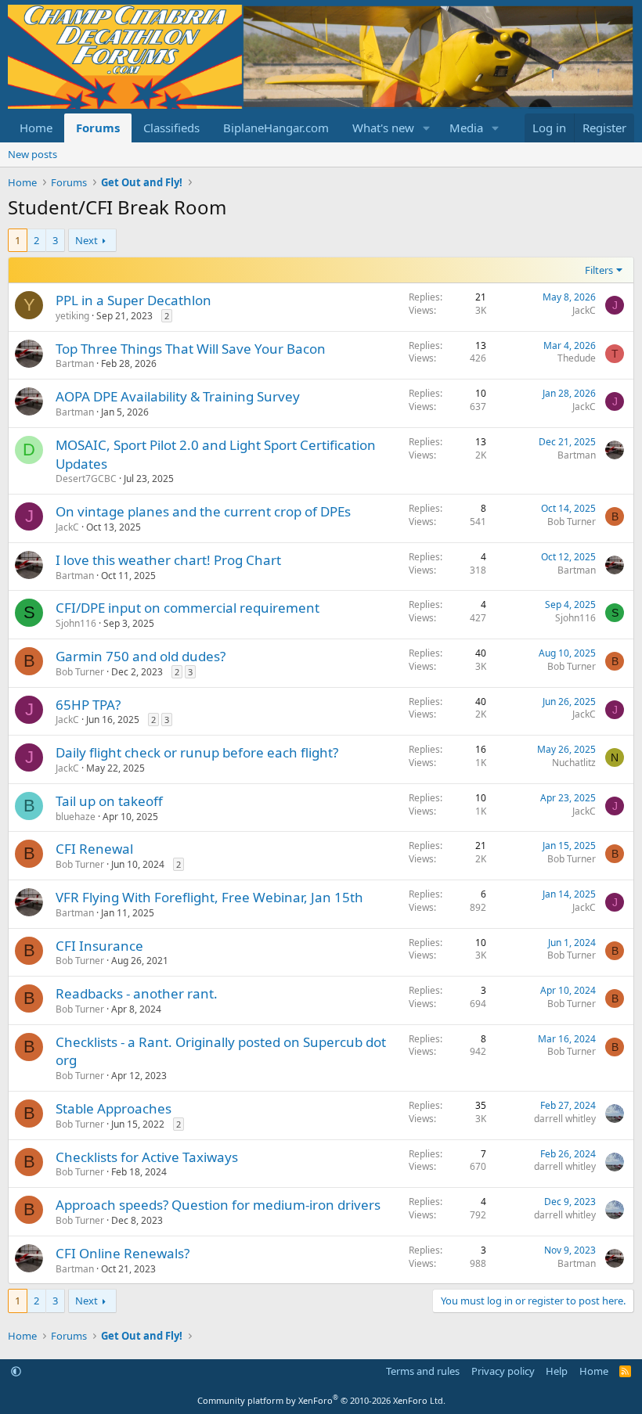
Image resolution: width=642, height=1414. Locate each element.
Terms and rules (423, 1371)
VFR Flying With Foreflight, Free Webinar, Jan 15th (209, 897)
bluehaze (76, 816)
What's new (383, 127)
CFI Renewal (94, 849)
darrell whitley (565, 1118)
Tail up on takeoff (109, 801)
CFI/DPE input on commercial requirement (187, 608)
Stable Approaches (113, 1108)
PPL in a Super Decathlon (133, 300)
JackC (584, 310)
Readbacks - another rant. (137, 993)
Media (466, 127)
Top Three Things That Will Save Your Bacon (191, 349)
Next (86, 240)
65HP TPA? (88, 705)
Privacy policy (503, 1371)
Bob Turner (571, 521)
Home (36, 127)
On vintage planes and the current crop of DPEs (203, 511)
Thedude (576, 358)
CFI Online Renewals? (122, 1253)
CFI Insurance (99, 946)
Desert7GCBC (86, 478)
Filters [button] (599, 270)
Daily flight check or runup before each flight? (197, 752)
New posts (32, 154)
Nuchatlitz (574, 762)
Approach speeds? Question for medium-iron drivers (218, 1205)
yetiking (72, 315)
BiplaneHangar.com (276, 127)
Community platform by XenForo (321, 1400)
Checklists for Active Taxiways (147, 1157)
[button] (427, 127)
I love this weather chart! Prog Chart (168, 560)
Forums (98, 127)
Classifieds (171, 127)
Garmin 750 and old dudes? (140, 656)
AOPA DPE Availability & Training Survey (178, 396)
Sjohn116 (76, 623)
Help (557, 1371)
